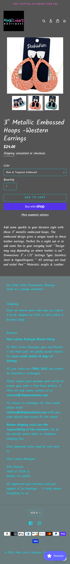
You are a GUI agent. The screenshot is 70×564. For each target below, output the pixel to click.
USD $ (34, 513)
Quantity (9, 180)
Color (7, 166)
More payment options (35, 215)
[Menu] (64, 21)
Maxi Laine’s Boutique (28, 552)
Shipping (9, 153)
